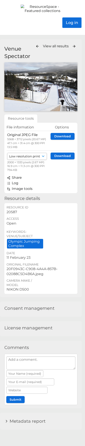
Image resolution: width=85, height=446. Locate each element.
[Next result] (74, 46)
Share (16, 177)
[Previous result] (37, 46)
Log (14, 183)
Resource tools (21, 118)
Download (62, 136)
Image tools (21, 189)
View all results (56, 46)
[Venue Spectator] (40, 86)
